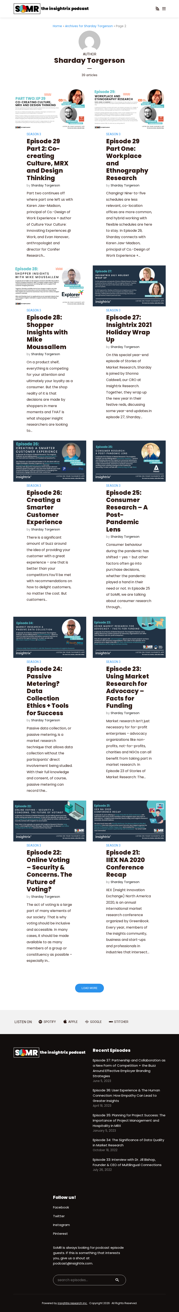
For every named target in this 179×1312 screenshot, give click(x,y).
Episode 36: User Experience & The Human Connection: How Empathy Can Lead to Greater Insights (126, 1095)
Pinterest (60, 1233)
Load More (89, 988)
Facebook (61, 1207)
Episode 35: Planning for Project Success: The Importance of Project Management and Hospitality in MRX (129, 1120)
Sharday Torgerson (45, 185)
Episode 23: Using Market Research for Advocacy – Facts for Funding (127, 687)
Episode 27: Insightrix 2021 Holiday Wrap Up (129, 328)
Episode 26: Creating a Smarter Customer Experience (44, 507)
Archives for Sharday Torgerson (89, 26)
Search (117, 1280)
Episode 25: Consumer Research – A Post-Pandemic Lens (127, 511)
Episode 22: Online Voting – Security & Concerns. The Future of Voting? (49, 871)
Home (57, 26)
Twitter (59, 1216)
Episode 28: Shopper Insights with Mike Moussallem (47, 332)
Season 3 (34, 134)
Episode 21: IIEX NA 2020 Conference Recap (125, 863)
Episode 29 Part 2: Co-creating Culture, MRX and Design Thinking (48, 159)
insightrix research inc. (73, 1303)
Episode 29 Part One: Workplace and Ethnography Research (127, 159)
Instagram (61, 1224)
